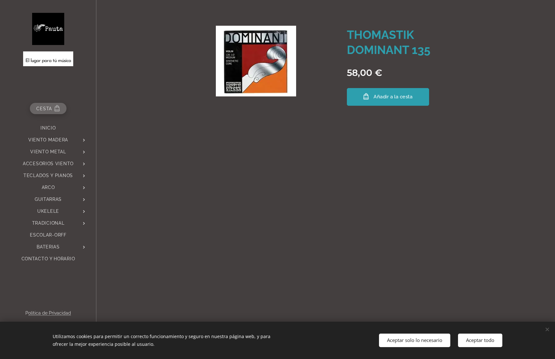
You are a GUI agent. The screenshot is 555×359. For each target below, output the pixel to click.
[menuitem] (48, 128)
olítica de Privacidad (49, 313)
